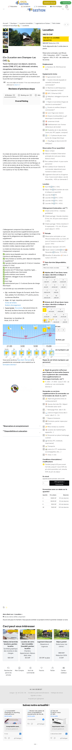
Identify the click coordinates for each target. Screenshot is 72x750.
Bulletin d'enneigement (13, 305)
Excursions (19, 308)
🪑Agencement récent (53, 75)
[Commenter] (8, 724)
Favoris (41, 670)
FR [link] (16, 693)
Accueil (5, 23)
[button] (36, 8)
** (15, 431)
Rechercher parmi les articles (8, 672)
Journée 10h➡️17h (54, 196)
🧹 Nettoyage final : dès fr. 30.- (55, 408)
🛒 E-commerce (40, 6)
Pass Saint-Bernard (24, 360)
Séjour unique (49, 149)
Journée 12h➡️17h (54, 199)
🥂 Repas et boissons (52, 417)
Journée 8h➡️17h (51, 193)
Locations (25, 26)
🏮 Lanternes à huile (52, 120)
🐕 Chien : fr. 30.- (51, 453)
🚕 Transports (50, 445)
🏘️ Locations (25, 6)
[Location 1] (5, 34)
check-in (16, 85)
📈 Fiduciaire (12, 6)
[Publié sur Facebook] (20, 719)
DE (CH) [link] (21, 693)
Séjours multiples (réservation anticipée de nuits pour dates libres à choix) (55, 154)
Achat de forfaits (11, 303)
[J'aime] (28, 738)
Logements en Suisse (42, 23)
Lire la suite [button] (8, 716)
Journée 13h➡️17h (54, 202)
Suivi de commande (30, 671)
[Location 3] (5, 46)
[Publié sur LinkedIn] (43, 734)
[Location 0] (5, 30)
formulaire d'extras (9, 365)
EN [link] (25, 693)
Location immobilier (26, 23)
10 (56, 295)
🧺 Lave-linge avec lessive (54, 111)
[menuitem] (65, 24)
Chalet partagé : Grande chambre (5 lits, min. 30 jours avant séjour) (56, 217)
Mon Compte (19, 670)
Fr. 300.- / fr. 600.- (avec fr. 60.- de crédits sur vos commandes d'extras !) (57, 382)
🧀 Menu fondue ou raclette (54, 425)
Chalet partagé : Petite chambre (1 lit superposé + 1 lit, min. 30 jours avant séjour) (56, 225)
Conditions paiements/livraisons (38, 693)
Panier (52, 670)
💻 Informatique (56, 6)
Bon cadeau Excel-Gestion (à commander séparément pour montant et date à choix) (55, 167)
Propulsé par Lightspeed (36, 699)
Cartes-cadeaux (64, 671)
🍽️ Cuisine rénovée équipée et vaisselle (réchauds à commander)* (55, 81)
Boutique (13, 23)
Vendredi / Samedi (55, 245)
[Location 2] (5, 40)
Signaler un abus (36, 695)
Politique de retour (57, 693)
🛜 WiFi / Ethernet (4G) (53, 92)
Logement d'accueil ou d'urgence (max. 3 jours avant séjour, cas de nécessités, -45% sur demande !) (56, 175)
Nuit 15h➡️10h (52, 185)
